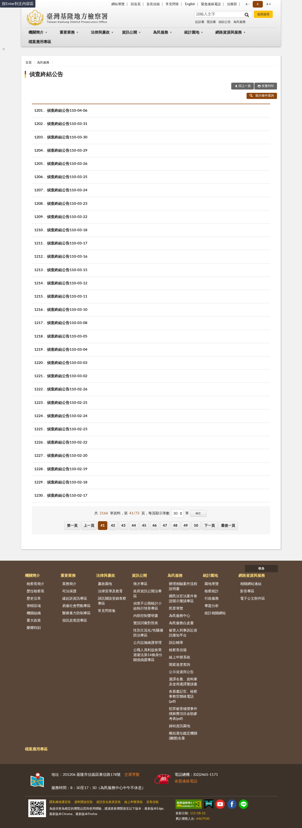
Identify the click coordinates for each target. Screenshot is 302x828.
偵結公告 (224, 22)
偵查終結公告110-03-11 (67, 296)
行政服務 (212, 598)
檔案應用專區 (40, 42)
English (190, 4)
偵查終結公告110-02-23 (67, 429)
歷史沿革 (34, 598)
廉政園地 (105, 584)
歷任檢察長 (35, 591)
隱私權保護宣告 (60, 802)
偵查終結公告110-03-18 (67, 230)
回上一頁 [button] (245, 86)
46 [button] (154, 525)
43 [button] (123, 525)
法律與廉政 (100, 32)
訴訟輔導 (176, 642)
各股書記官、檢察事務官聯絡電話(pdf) (183, 696)
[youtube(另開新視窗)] (220, 805)
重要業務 (67, 32)
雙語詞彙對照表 (145, 623)
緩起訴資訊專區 (74, 598)
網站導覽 (118, 4)
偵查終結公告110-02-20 (67, 455)
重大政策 (34, 620)
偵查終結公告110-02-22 (67, 442)
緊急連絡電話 (211, 4)
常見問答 (172, 4)
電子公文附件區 (252, 598)
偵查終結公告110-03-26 (67, 164)
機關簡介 (36, 32)
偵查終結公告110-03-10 (67, 310)
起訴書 (199, 22)
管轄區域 (34, 606)
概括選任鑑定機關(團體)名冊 (183, 736)
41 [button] (103, 525)
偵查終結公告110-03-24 (67, 190)
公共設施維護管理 (147, 642)
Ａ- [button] (247, 4)
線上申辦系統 (179, 657)
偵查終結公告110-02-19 (67, 469)
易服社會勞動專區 (76, 606)
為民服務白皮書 (181, 623)
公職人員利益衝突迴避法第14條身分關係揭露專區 (147, 655)
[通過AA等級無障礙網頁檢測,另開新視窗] (189, 805)
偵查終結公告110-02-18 (67, 482)
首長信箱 (153, 4)
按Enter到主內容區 (18, 4)
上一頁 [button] (89, 525)
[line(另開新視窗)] (243, 805)
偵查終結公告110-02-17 (67, 495)
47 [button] (165, 525)
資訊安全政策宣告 (108, 802)
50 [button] (196, 525)
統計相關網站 (215, 613)
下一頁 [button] (209, 525)
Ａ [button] (257, 4)
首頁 (28, 62)
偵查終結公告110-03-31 (67, 124)
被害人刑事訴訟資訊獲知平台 (183, 633)
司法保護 (69, 591)
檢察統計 (212, 591)
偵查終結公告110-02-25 (67, 403)
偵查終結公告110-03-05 (67, 336)
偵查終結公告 (46, 74)
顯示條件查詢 (265, 95)
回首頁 (136, 4)
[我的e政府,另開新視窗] (208, 805)
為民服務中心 (179, 616)
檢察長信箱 (178, 650)
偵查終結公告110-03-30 (67, 137)
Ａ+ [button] (268, 4)
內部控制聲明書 (145, 616)
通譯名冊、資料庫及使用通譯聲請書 (183, 682)
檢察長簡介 (35, 584)
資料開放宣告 (83, 802)
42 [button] (113, 525)
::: (4, 48)
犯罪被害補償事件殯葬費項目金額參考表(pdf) (183, 714)
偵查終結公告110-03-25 (67, 177)
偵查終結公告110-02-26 (67, 389)
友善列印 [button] (268, 86)
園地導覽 (212, 584)
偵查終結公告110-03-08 (67, 323)
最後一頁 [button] (228, 525)
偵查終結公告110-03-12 (67, 283)
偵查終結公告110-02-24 (67, 416)
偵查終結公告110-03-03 (67, 363)
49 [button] (186, 525)
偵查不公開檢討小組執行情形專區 (147, 606)
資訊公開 (129, 32)
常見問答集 (107, 611)
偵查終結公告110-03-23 (67, 203)
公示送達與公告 (181, 672)
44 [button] (134, 525)
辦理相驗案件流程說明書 (183, 586)
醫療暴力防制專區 (76, 613)
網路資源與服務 (228, 32)
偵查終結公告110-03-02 (67, 376)
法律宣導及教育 (110, 591)
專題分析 (212, 606)
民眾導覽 (176, 608)
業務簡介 (69, 584)
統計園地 (191, 32)
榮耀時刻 (34, 628)
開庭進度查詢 (179, 664)
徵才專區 (140, 584)
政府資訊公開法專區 (147, 593)
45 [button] (144, 525)
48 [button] (175, 525)
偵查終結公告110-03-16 (67, 256)
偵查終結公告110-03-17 (67, 243)
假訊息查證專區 (74, 620)
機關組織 (34, 613)
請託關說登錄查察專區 (112, 601)
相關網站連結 (250, 584)
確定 (198, 513)
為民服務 (239, 22)
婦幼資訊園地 (179, 726)
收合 (261, 568)
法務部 (232, 4)
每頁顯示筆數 (159, 513)
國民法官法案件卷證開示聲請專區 (183, 598)
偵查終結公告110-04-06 (67, 110)
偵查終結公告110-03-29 (67, 150)
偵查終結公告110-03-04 (67, 349)
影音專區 (247, 591)
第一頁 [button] (72, 525)
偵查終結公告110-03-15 (67, 270)
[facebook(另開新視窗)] (232, 805)
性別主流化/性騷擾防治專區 (148, 633)
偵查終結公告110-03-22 (67, 217)
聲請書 (211, 22)
